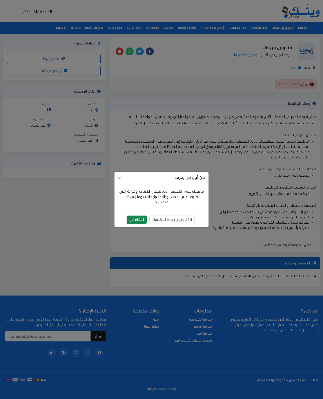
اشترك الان (136, 219)
